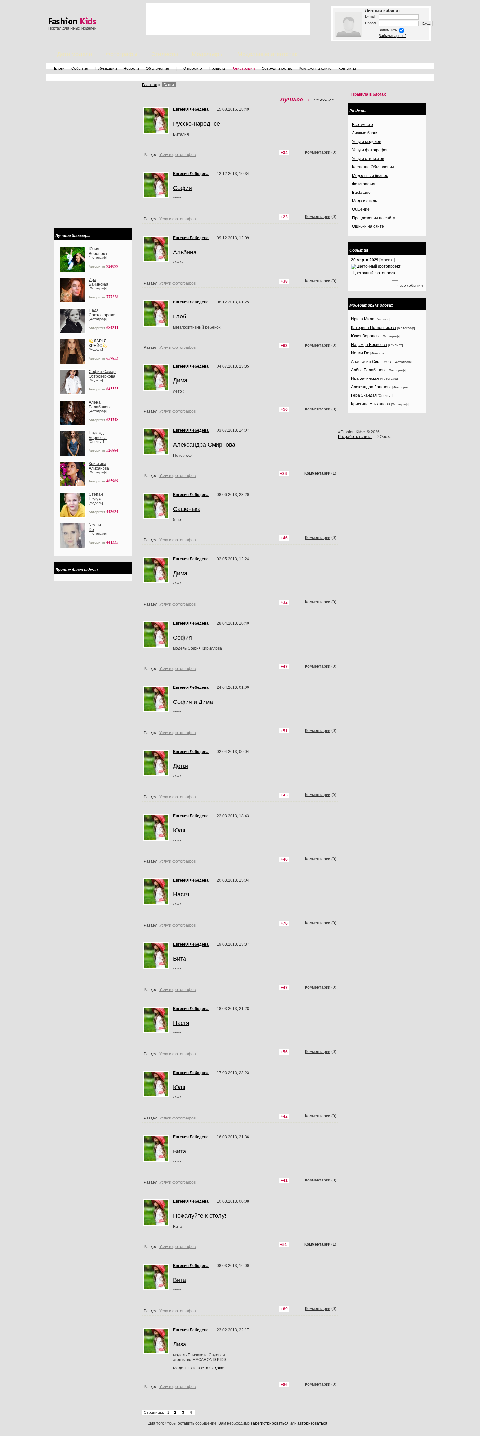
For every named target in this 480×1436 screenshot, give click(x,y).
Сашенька (186, 509)
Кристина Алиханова (99, 466)
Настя (181, 894)
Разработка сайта (355, 436)
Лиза (179, 1344)
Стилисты (164, 54)
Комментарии (317, 473)
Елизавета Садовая (207, 1368)
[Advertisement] (228, 19)
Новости (131, 68)
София (182, 637)
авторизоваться (312, 1423)
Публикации (106, 68)
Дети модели (74, 54)
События (79, 68)
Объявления (157, 68)
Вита (179, 958)
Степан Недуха (96, 496)
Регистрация (243, 68)
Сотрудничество (277, 68)
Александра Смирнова (204, 444)
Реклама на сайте (315, 68)
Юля (179, 830)
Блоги (59, 68)
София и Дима (193, 702)
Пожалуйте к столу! (199, 1215)
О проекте (192, 68)
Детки (180, 766)
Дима (180, 573)
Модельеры (208, 54)
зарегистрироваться (270, 1423)
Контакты (347, 68)
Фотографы (121, 54)
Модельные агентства (267, 54)
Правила (217, 68)
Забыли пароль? (392, 36)
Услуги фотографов (177, 475)
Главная (149, 85)
